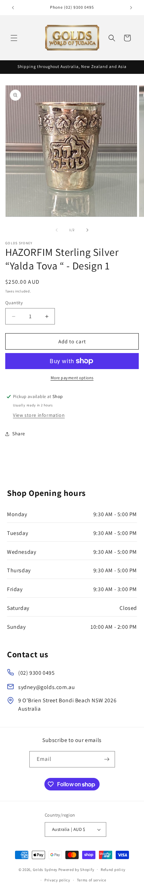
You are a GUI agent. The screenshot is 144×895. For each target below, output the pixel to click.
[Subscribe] (107, 759)
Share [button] (18, 433)
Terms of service (91, 880)
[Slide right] (87, 230)
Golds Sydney (45, 869)
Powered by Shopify (76, 869)
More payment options (72, 377)
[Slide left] (56, 230)
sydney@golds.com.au (46, 687)
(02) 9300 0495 (36, 672)
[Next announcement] (131, 7)
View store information (39, 415)
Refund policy (113, 869)
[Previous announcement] (13, 7)
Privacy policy (57, 880)
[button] (14, 38)
